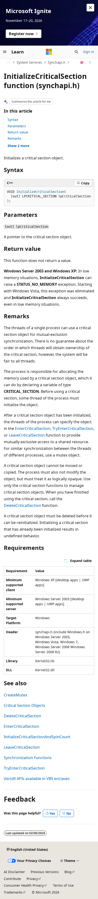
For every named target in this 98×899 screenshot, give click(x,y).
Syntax (13, 119)
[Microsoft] (49, 52)
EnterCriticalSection (32, 428)
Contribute (12, 878)
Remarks (14, 138)
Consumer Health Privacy (24, 885)
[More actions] (90, 62)
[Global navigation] (5, 52)
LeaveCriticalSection (27, 435)
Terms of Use (63, 885)
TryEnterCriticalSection (72, 428)
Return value (18, 132)
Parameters (17, 126)
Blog (68, 872)
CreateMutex (15, 695)
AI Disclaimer (14, 872)
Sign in (88, 51)
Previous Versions (45, 872)
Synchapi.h (56, 62)
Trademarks (13, 892)
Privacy (32, 878)
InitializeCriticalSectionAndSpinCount (37, 736)
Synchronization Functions (28, 757)
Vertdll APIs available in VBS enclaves (37, 778)
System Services (29, 62)
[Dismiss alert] (90, 7)
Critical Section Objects (24, 705)
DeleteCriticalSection (22, 505)
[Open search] (76, 52)
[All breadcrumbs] (8, 62)
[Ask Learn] (82, 62)
